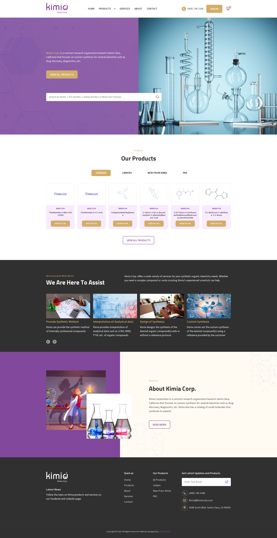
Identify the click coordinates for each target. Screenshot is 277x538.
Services (125, 9)
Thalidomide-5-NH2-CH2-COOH (60, 214)
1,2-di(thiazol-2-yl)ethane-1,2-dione (216, 214)
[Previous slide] (48, 342)
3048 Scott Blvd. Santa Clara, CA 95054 (209, 507)
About (138, 9)
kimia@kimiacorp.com (201, 500)
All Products (159, 480)
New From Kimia (162, 491)
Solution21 (165, 531)
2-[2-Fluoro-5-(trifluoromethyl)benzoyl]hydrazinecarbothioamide (185, 215)
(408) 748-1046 (195, 9)
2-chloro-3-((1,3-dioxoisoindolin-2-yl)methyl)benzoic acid (153, 215)
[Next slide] (55, 342)
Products (105, 9)
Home (91, 9)
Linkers (157, 485)
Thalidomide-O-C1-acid (91, 213)
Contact (152, 9)
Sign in (214, 9)
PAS (155, 496)
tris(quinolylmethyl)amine (122, 214)
